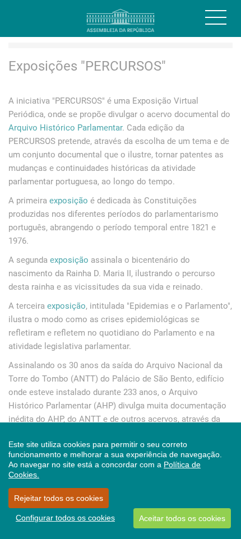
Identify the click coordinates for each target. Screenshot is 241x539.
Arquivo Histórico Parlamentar (65, 128)
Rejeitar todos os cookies (58, 498)
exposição (68, 201)
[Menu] (216, 17)
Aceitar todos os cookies (182, 518)
